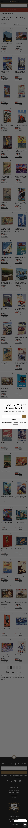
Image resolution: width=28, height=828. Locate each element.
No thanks (14, 419)
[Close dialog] (26, 400)
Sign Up (24, 416)
